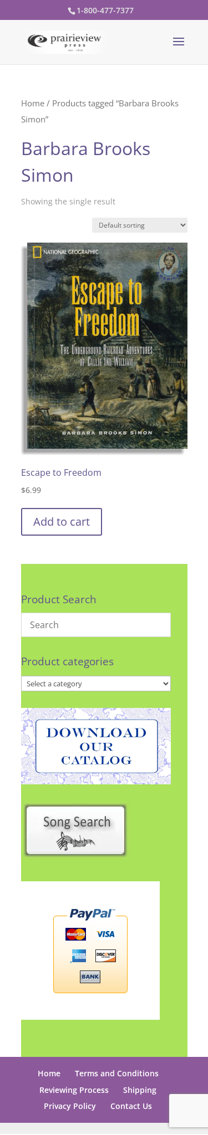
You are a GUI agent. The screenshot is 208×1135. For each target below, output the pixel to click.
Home (32, 103)
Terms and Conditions (117, 1073)
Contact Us (131, 1106)
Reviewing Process (74, 1090)
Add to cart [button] (61, 521)
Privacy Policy (70, 1106)
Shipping (139, 1090)
